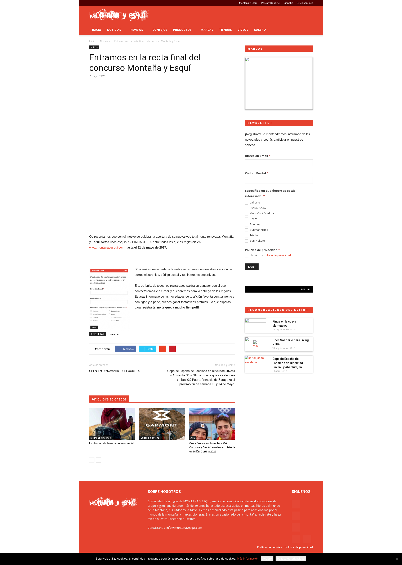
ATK (193, 437)
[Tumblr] (106, 3)
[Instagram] (99, 3)
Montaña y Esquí (248, 2)
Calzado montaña (149, 437)
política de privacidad (277, 255)
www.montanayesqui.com (107, 247)
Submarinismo (258, 230)
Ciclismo (254, 202)
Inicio (96, 30)
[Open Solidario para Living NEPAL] (255, 344)
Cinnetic (288, 2)
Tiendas (225, 30)
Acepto (267, 558)
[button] (308, 30)
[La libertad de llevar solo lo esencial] (112, 424)
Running (254, 224)
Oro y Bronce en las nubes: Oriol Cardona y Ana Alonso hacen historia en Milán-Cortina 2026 (212, 447)
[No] (397, 559)
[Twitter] (113, 3)
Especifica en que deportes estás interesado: (270, 193)
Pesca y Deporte (270, 2)
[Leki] (279, 83)
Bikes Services (305, 2)
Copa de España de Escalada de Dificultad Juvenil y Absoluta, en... (288, 363)
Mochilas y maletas (100, 437)
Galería (260, 30)
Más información (248, 558)
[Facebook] (92, 3)
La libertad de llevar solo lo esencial (111, 443)
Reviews (136, 30)
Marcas (207, 30)
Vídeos (243, 30)
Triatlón (254, 235)
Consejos (159, 30)
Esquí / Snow (257, 208)
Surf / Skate (257, 240)
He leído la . (270, 255)
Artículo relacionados (109, 399)
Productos (182, 30)
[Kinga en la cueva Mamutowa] (255, 325)
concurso (114, 334)
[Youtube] (120, 3)
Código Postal (256, 173)
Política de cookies (269, 547)
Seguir (305, 289)
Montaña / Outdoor (261, 213)
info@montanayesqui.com (184, 528)
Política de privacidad (299, 547)
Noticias (114, 30)
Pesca (253, 219)
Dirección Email (258, 156)
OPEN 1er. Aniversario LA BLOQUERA (114, 371)
